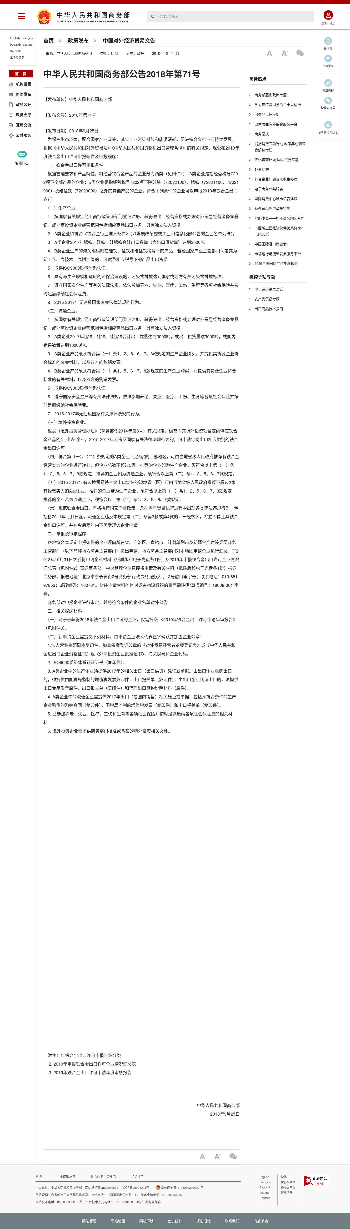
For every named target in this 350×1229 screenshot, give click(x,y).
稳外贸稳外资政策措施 (272, 208)
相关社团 (137, 1176)
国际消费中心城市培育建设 (276, 198)
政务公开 (23, 104)
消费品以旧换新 (267, 114)
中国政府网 (67, 1176)
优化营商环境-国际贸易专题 (277, 159)
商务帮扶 (262, 133)
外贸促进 (262, 169)
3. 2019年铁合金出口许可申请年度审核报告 (90, 1072)
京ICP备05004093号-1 (136, 1187)
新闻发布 (23, 94)
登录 (324, 23)
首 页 (20, 73)
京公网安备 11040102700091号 (182, 1187)
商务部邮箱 (153, 1201)
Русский (15, 44)
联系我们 (232, 1220)
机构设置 (23, 84)
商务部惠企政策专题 (271, 94)
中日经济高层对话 (269, 289)
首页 (48, 40)
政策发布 (78, 40)
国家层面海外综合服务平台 (276, 123)
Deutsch (15, 51)
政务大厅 (23, 114)
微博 (284, 1177)
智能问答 (22, 163)
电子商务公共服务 (269, 188)
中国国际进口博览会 (271, 243)
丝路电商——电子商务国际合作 (280, 218)
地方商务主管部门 (103, 1176)
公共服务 (23, 135)
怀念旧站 (203, 1220)
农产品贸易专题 (267, 298)
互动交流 (23, 125)
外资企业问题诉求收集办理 (276, 178)
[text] (230, 16)
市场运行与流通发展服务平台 (278, 253)
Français (27, 38)
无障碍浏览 (17, 57)
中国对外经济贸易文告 (129, 40)
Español (28, 44)
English (15, 38)
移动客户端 (288, 1187)
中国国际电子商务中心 (122, 1194)
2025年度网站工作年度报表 (276, 263)
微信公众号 (288, 1182)
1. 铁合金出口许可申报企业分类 (90, 1055)
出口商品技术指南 (269, 308)
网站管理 (89, 1220)
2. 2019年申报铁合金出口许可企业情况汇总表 (92, 1064)
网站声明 (146, 1220)
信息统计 (175, 1220)
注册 (332, 23)
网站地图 (118, 1220)
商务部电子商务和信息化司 (69, 1194)
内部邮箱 (261, 1220)
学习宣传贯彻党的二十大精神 (278, 104)
